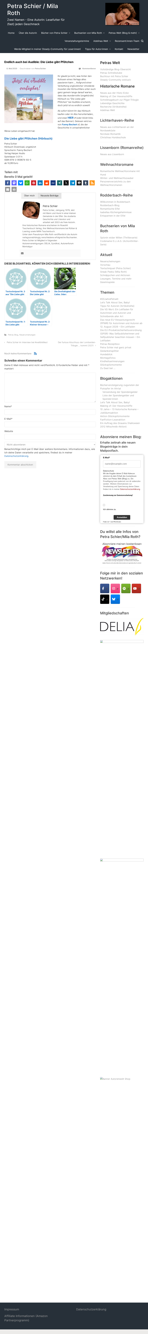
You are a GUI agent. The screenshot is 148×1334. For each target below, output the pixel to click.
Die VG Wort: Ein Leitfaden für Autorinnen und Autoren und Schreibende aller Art (116, 313)
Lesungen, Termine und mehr (116, 278)
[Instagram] (115, 588)
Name (8, 406)
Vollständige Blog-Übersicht (115, 69)
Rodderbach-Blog (109, 205)
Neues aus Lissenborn (112, 154)
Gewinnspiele (107, 282)
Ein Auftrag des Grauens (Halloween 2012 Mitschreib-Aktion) (120, 425)
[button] (7, 182)
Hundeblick (106, 354)
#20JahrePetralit (109, 299)
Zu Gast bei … (107, 368)
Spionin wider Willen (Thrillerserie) (118, 237)
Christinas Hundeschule (113, 137)
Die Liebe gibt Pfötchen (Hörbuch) (28, 138)
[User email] (22, 253)
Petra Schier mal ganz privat (115, 347)
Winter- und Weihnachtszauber (117, 178)
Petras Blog (13, 335)
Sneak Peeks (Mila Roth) (113, 271)
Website (8, 431)
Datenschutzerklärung (16, 456)
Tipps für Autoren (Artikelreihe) (117, 305)
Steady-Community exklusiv (115, 79)
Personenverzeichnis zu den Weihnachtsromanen (115, 183)
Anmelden (122, 517)
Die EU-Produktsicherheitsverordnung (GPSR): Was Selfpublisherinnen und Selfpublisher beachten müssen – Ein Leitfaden (121, 335)
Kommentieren (89, 68)
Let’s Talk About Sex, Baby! (115, 302)
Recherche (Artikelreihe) (113, 106)
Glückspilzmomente (111, 364)
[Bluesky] (115, 599)
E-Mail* (106, 457)
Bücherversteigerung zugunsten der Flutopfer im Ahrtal (119, 387)
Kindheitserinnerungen (112, 361)
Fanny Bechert (69, 124)
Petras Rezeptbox (110, 344)
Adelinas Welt (107, 110)
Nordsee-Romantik (110, 133)
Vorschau (105, 264)
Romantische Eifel (110, 208)
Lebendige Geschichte (112, 103)
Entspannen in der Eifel (112, 215)
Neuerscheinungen (27, 335)
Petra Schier (40, 68)
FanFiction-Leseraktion (112, 419)
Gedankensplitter (109, 350)
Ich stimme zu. (109, 509)
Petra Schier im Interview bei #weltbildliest (27, 342)
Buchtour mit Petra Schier (114, 76)
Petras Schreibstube (111, 72)
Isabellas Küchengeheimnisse (116, 212)
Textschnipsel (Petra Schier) (115, 268)
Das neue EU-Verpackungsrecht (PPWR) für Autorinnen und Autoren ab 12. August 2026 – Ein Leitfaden (121, 323)
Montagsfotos (107, 357)
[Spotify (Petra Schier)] (126, 588)
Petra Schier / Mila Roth (32, 9)
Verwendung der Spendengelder (120, 392)
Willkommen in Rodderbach (115, 201)
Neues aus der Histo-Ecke (114, 92)
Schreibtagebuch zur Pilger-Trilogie (119, 99)
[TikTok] (104, 599)
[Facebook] (104, 588)
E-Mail (8, 418)
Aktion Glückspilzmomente (115, 416)
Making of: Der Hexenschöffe (116, 96)
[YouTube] (136, 588)
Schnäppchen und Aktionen (115, 275)
